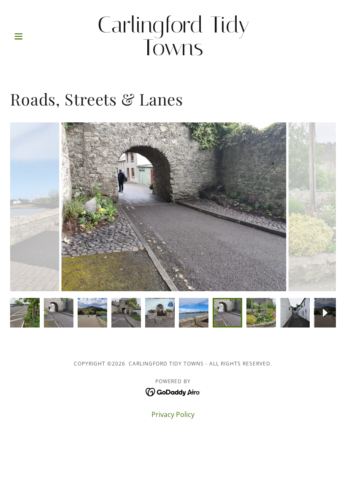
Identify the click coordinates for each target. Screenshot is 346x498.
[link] (173, 52)
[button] (34, 36)
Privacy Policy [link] (173, 414)
